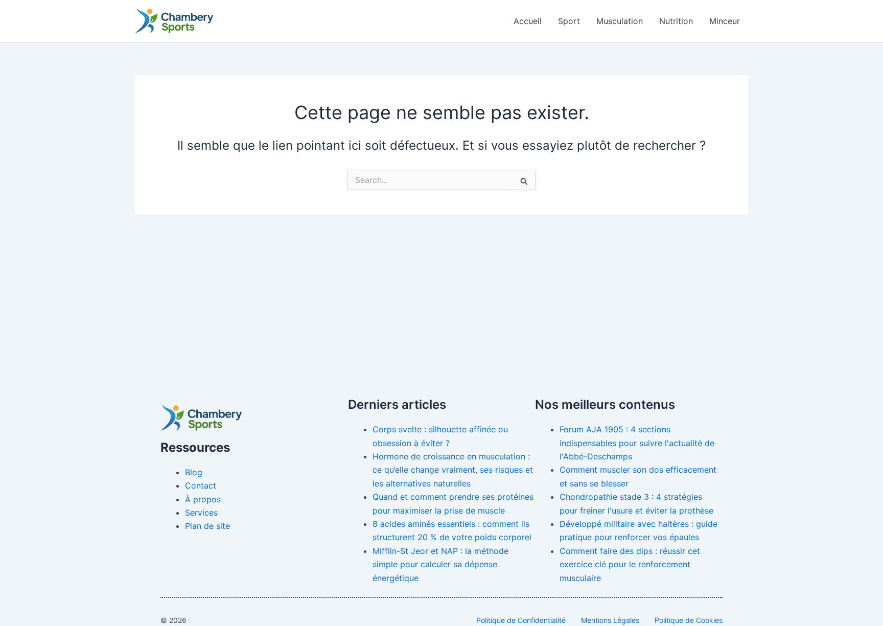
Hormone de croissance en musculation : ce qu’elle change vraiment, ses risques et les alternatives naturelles (453, 470)
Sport (569, 21)
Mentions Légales (610, 620)
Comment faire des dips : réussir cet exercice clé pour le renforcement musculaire (630, 564)
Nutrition (676, 21)
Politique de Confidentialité (521, 620)
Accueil (528, 21)
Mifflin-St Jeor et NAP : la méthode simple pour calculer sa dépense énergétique (440, 564)
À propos (203, 499)
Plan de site (207, 526)
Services (201, 512)
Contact (200, 485)
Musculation (619, 21)
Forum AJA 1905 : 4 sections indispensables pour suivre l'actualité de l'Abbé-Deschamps (637, 442)
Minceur (724, 21)
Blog (193, 472)
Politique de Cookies (689, 620)
